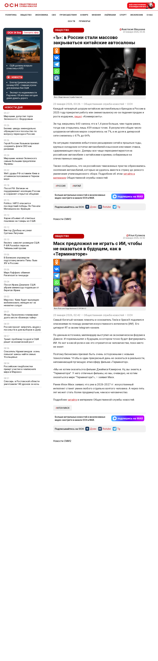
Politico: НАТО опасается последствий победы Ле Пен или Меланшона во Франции (22, 206)
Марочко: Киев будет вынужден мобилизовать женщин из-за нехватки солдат (21, 302)
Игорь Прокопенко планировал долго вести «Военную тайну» (21, 316)
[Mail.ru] (57, 78)
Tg (118, 207)
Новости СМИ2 (62, 219)
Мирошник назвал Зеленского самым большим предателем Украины (20, 161)
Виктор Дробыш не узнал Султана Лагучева (18, 232)
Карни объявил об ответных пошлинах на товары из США (19, 219)
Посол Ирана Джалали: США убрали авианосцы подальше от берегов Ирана (21, 287)
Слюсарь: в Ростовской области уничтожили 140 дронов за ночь (22, 382)
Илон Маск (63, 408)
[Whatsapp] (57, 71)
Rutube (107, 207)
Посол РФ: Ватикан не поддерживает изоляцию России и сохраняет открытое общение (22, 191)
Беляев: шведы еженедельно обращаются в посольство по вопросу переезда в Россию (20, 131)
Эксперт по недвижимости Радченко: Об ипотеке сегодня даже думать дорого (22, 95)
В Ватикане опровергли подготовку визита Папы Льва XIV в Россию (20, 260)
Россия (61, 186)
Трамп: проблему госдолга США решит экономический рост (21, 340)
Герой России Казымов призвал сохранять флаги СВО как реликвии (21, 146)
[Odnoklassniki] (57, 51)
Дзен (93, 207)
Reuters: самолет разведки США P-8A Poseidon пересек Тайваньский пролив (21, 245)
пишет (78, 116)
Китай (77, 186)
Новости (17, 77)
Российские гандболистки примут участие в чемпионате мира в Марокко (20, 369)
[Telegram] (57, 64)
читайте (72, 399)
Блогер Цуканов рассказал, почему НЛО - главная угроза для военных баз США (21, 85)
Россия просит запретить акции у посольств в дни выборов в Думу (22, 328)
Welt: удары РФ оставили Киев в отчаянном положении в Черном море (21, 176)
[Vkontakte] (57, 58)
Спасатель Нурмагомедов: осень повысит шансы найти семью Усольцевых (22, 354)
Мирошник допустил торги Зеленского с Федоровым (18, 117)
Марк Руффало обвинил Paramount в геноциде (17, 274)
